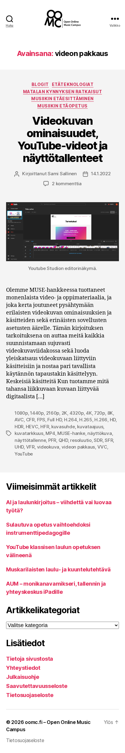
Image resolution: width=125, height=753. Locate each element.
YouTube (24, 454)
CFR (30, 420)
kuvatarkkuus (29, 433)
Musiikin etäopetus (62, 105)
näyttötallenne (30, 440)
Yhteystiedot (23, 668)
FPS (41, 420)
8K (110, 413)
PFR (52, 440)
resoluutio (80, 440)
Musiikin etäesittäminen (62, 98)
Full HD (54, 420)
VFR (30, 447)
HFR (44, 426)
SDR (98, 440)
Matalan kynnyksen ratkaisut (62, 91)
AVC (19, 420)
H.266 (100, 420)
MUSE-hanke (71, 433)
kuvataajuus (90, 426)
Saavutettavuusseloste (36, 686)
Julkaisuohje (22, 677)
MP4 (50, 433)
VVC (102, 447)
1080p (21, 413)
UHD (19, 447)
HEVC (32, 426)
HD (113, 420)
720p (99, 413)
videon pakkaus (78, 447)
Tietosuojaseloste (29, 695)
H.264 (70, 420)
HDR (19, 426)
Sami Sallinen (62, 173)
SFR (109, 440)
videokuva (48, 447)
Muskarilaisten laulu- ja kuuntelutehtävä (58, 569)
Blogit (40, 84)
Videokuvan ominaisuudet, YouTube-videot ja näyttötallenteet (62, 139)
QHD (63, 440)
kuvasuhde (63, 426)
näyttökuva (99, 433)
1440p (37, 413)
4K (89, 413)
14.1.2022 (101, 173)
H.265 (85, 420)
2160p (52, 413)
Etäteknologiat (72, 84)
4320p (76, 413)
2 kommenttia (67, 183)
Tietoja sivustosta (29, 659)
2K (64, 413)
